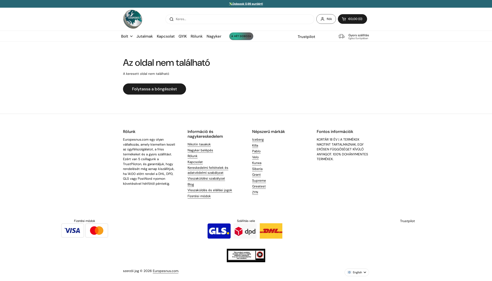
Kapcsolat (195, 162)
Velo (255, 157)
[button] (352, 19)
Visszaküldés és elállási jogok (210, 190)
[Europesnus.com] (132, 19)
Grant (256, 174)
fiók (329, 19)
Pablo (256, 151)
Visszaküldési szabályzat (206, 178)
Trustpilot (306, 36)
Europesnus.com (165, 271)
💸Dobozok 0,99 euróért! (246, 3)
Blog (191, 184)
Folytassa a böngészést (154, 89)
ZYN (255, 192)
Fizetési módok (199, 196)
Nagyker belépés (200, 150)
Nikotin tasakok (199, 144)
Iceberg (258, 139)
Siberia (257, 169)
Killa (255, 145)
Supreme (259, 180)
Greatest (259, 186)
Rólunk (193, 156)
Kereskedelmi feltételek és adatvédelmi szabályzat (208, 170)
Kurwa (256, 163)
